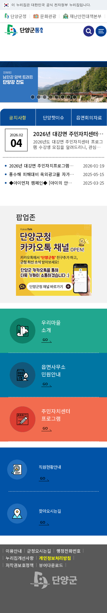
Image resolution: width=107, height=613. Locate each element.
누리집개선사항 (20, 558)
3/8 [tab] (45, 97)
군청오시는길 (39, 551)
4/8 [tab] (51, 97)
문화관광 (48, 16)
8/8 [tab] (74, 97)
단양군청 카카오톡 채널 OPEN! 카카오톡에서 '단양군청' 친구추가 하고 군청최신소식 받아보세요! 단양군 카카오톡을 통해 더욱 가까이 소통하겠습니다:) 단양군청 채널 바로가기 (54, 260)
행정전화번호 (68, 551)
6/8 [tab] (62, 97)
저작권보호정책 (20, 565)
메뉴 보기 (101, 31)
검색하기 (88, 31)
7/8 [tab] (68, 97)
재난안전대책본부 (86, 16)
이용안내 (14, 551)
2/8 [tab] (39, 97)
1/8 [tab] (33, 97)
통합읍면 (21, 30)
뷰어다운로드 (51, 565)
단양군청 (19, 16)
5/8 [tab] (56, 97)
